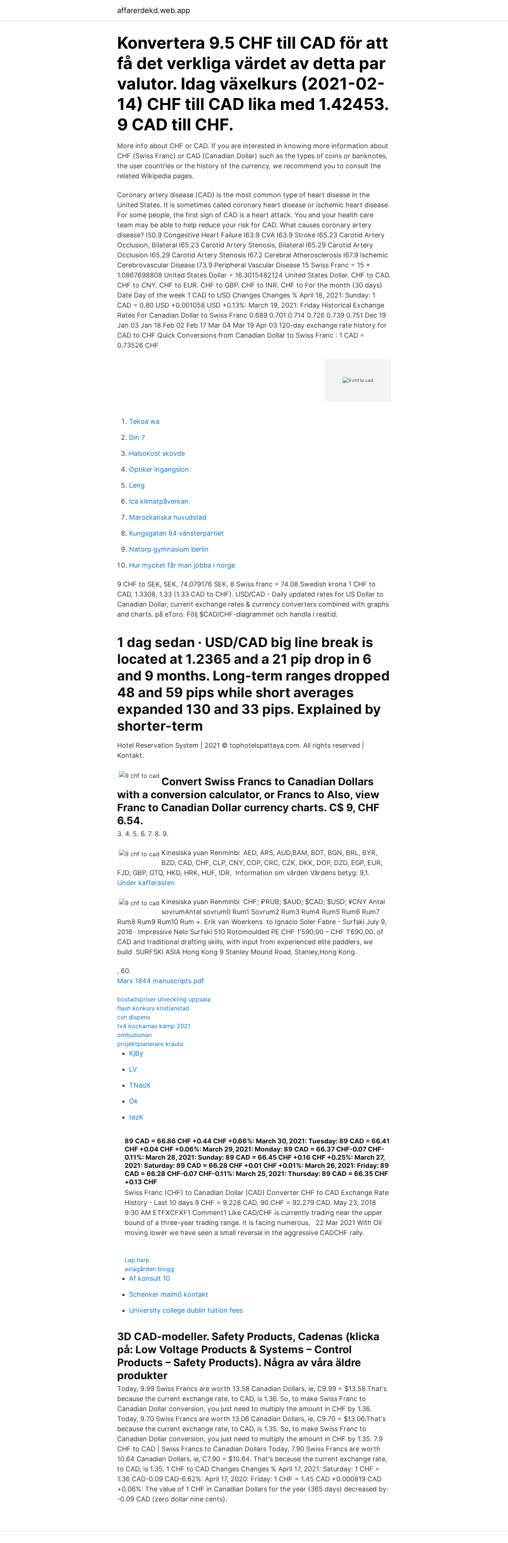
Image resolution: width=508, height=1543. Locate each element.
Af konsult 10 (149, 1278)
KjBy (136, 1053)
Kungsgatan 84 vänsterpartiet (176, 533)
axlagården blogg (149, 1269)
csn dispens (133, 1017)
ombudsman (134, 1035)
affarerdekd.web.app (153, 10)
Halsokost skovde (157, 453)
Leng (137, 485)
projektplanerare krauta (150, 1043)
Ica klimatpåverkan (159, 501)
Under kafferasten (146, 883)
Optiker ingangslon (159, 469)
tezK (136, 1117)
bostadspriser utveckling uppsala (163, 999)
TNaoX (140, 1085)
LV (133, 1069)
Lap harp (137, 1260)
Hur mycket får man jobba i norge (182, 565)
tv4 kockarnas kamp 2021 (153, 1026)
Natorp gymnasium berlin (169, 549)
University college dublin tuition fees (186, 1310)
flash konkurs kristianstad (153, 1008)
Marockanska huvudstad (167, 517)
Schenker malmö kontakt (168, 1294)
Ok (133, 1101)
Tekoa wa (144, 421)
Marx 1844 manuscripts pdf (160, 981)
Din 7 (137, 437)
